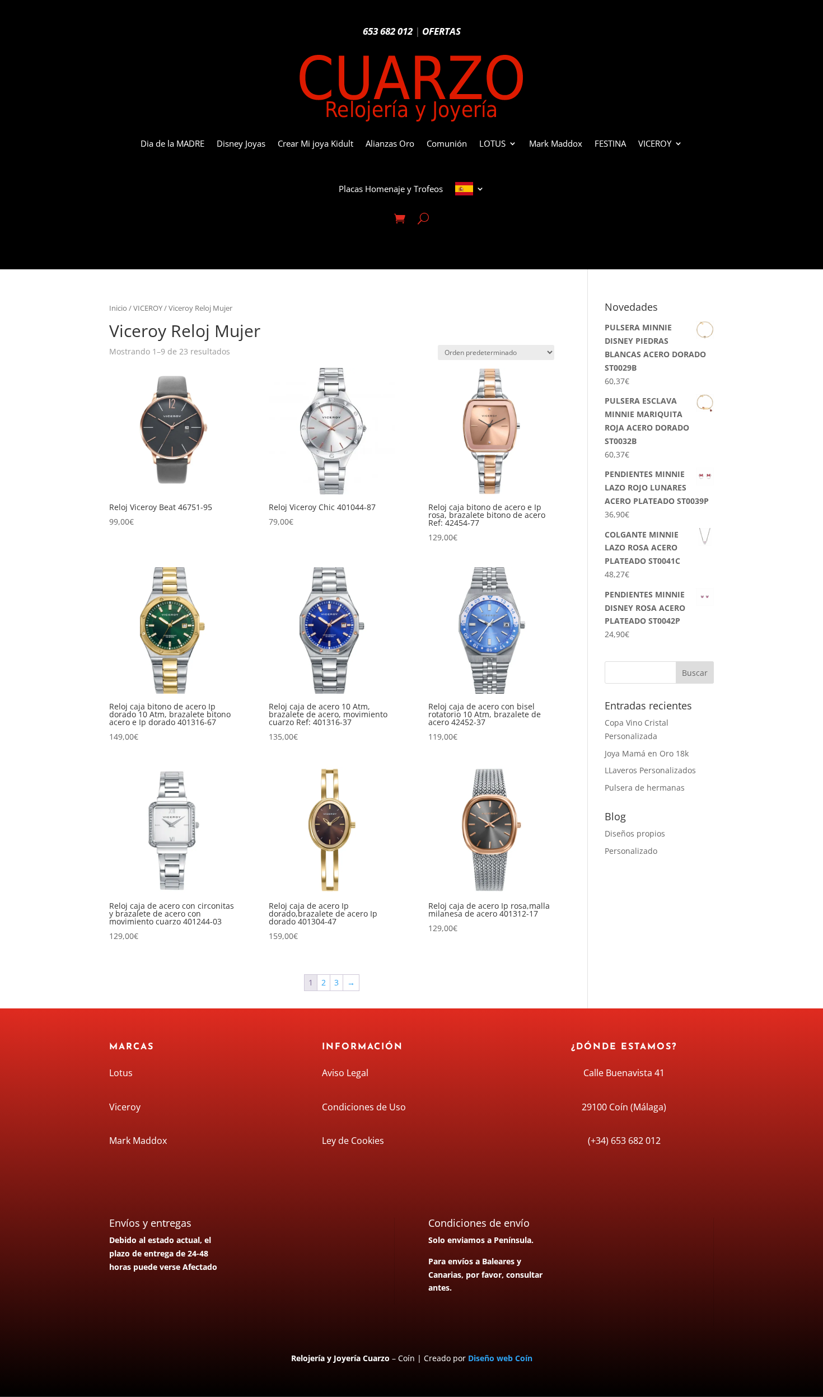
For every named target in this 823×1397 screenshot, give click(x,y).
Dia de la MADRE (172, 143)
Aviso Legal (345, 1073)
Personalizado (631, 850)
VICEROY (654, 143)
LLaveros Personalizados (650, 770)
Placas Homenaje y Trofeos (391, 188)
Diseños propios (635, 833)
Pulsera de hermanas (645, 787)
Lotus (121, 1073)
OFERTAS (441, 31)
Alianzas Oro (390, 143)
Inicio (118, 308)
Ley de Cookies (353, 1140)
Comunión (447, 143)
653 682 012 (388, 31)
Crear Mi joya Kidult (315, 143)
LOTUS (492, 143)
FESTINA (610, 143)
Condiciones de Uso (364, 1107)
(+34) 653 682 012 (624, 1140)
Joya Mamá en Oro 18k (647, 753)
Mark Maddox (555, 143)
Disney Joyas (241, 143)
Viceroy (125, 1107)
